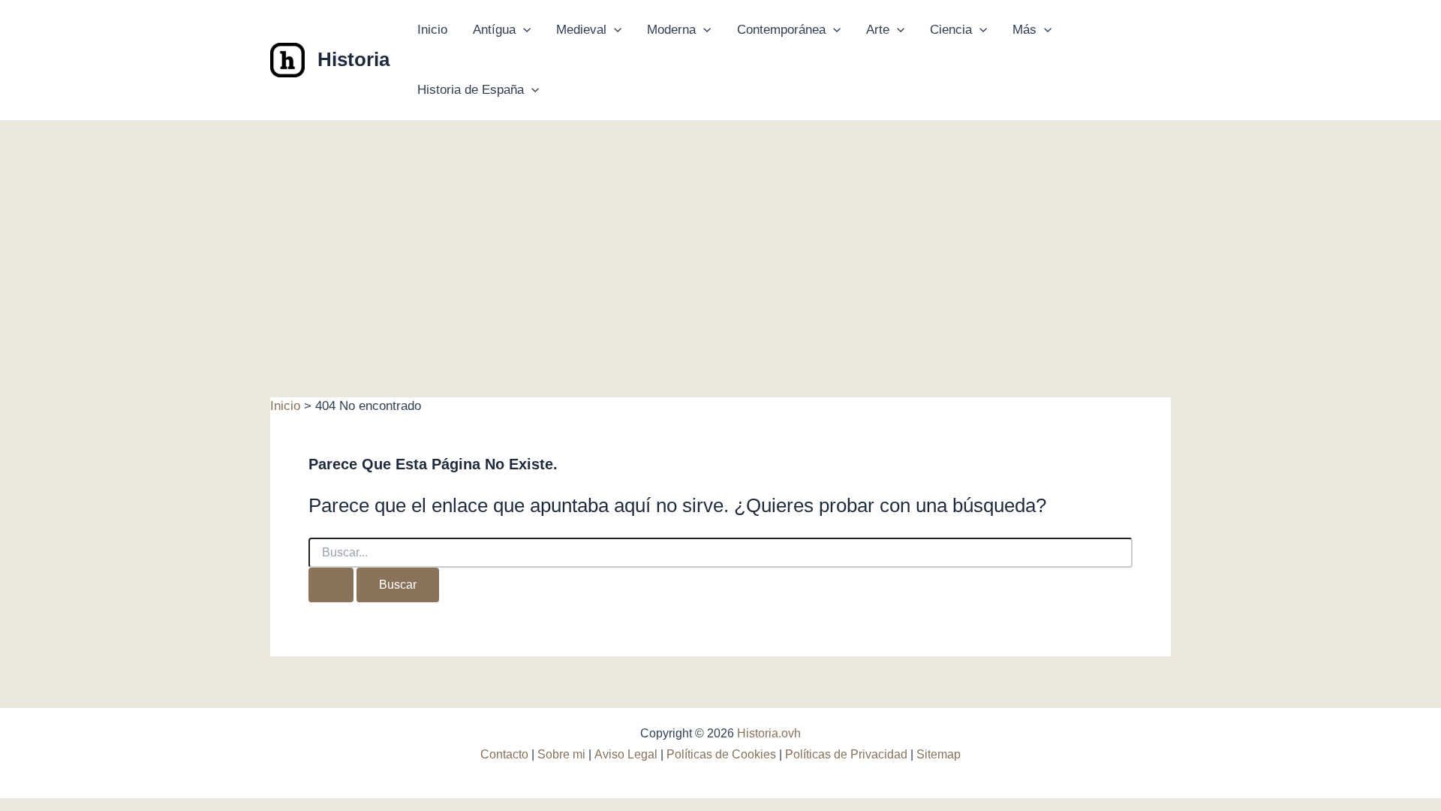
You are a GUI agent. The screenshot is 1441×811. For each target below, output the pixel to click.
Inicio (432, 30)
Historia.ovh (769, 733)
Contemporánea (781, 30)
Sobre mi (561, 754)
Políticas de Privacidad (846, 754)
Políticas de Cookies (721, 754)
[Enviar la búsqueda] (330, 585)
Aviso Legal (625, 754)
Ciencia (951, 30)
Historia (353, 59)
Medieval (581, 30)
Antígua (494, 30)
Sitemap (938, 754)
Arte (877, 30)
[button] (523, 30)
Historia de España (470, 90)
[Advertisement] (720, 233)
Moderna (671, 30)
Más (1024, 30)
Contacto (504, 754)
